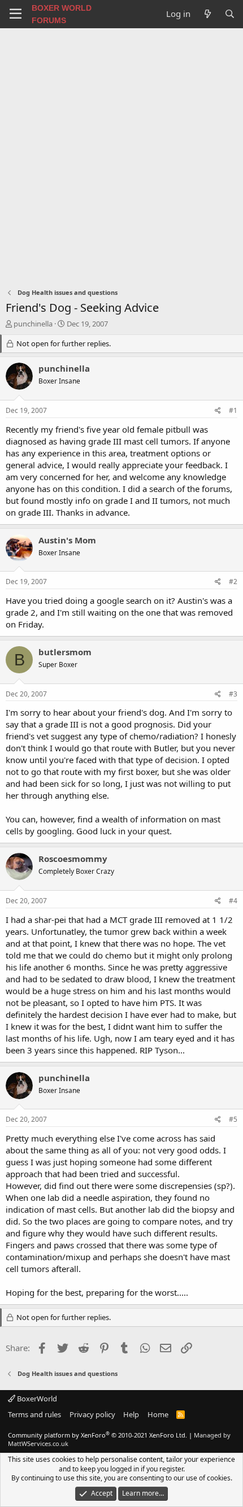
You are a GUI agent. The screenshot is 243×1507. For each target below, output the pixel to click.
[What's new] (207, 13)
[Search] (230, 13)
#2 (233, 581)
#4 (233, 900)
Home (157, 1414)
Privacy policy (92, 1414)
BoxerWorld (36, 1398)
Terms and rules (34, 1414)
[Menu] (15, 14)
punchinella (33, 324)
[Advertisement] (121, 155)
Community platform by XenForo (97, 1435)
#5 (233, 1119)
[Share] (218, 410)
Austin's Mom (67, 540)
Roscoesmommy (72, 858)
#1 (233, 410)
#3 (233, 694)
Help (131, 1414)
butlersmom (65, 651)
